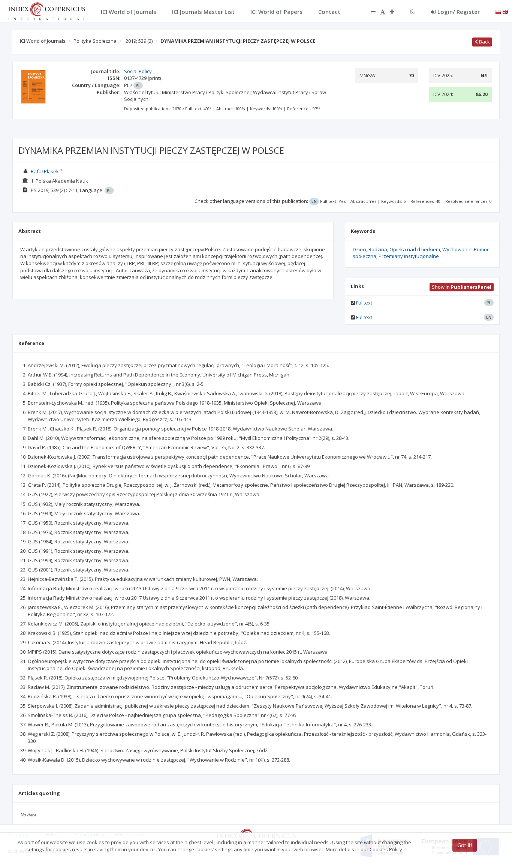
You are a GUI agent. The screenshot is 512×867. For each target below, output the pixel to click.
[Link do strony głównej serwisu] (46, 10)
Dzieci (359, 249)
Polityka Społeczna (95, 41)
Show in (461, 287)
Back (484, 41)
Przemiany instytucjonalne (409, 256)
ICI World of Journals (43, 41)
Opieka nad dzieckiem (414, 249)
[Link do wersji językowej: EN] (505, 11)
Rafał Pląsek (45, 171)
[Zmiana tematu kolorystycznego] (412, 11)
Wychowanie (457, 249)
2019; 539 (139, 41)
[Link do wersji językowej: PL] (498, 11)
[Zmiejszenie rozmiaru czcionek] (369, 11)
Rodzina (377, 249)
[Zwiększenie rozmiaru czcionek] (395, 11)
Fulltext (364, 302)
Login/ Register (458, 11)
